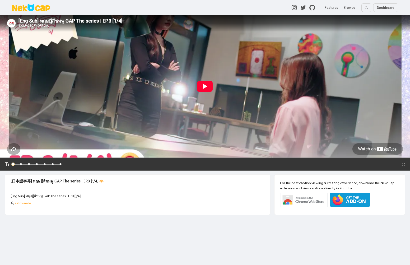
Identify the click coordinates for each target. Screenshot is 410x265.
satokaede (23, 203)
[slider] (13, 164)
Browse (349, 7)
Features (331, 7)
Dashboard (386, 7)
